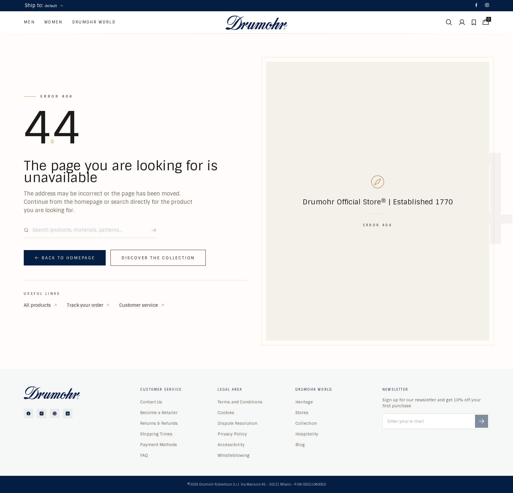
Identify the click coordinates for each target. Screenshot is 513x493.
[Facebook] (476, 5)
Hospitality (306, 434)
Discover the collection (158, 257)
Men (29, 22)
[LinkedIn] (67, 413)
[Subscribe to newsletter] (481, 421)
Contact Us (151, 402)
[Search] (154, 230)
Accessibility (231, 444)
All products (37, 305)
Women (53, 22)
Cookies (226, 412)
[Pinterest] (54, 413)
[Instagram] (486, 5)
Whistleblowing (234, 455)
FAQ (144, 455)
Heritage (304, 402)
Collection (306, 423)
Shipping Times (156, 434)
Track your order (85, 305)
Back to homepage (68, 257)
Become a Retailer (159, 412)
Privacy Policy (232, 434)
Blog (300, 444)
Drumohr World (93, 22)
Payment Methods (158, 444)
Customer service (138, 305)
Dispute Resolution (237, 423)
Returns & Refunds (159, 423)
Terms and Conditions (240, 402)
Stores (301, 412)
